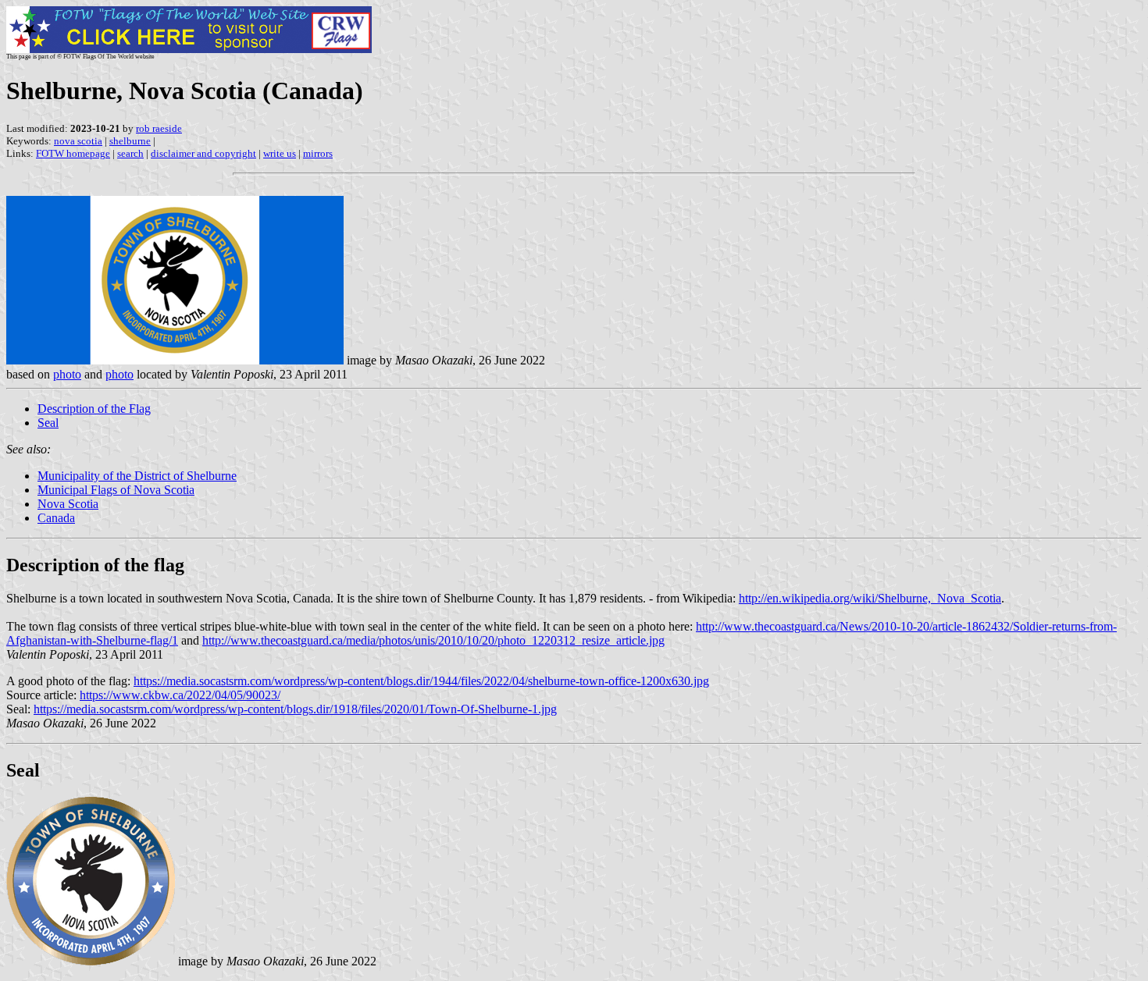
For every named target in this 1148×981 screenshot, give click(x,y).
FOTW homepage (73, 153)
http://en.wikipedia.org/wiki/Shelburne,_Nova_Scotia (870, 598)
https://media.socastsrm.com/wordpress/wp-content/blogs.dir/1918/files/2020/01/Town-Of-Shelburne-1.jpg (295, 709)
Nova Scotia (67, 503)
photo (67, 374)
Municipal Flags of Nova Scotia (115, 489)
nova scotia (78, 141)
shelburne (130, 141)
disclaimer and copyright (203, 153)
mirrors (318, 153)
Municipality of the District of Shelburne (137, 475)
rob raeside (159, 128)
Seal (48, 422)
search (130, 153)
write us (279, 153)
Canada (56, 517)
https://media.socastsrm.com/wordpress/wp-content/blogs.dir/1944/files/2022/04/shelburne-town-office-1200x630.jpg (421, 681)
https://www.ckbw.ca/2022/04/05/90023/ (180, 695)
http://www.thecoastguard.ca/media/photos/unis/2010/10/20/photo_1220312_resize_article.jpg (433, 640)
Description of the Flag (94, 408)
